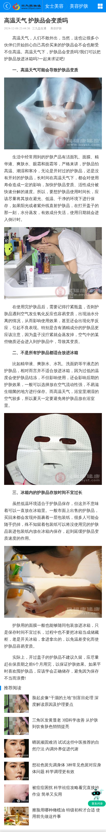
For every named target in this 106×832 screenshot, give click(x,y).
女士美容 (54, 6)
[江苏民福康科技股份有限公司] (27, 6)
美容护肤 (79, 6)
